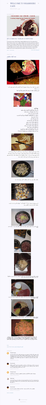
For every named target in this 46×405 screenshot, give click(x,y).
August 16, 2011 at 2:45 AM (14, 375)
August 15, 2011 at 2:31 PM (14, 368)
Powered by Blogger (24, 399)
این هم (37, 88)
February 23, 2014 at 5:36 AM (15, 383)
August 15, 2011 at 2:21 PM (14, 360)
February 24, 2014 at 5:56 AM (15, 390)
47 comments (12, 50)
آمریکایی (15, 346)
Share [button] (8, 50)
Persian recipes (11, 346)
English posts (13, 8)
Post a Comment (10, 392)
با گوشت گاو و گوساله (20, 346)
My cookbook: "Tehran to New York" (20, 39)
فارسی (19, 8)
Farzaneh (12, 352)
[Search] (38, 3)
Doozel (11, 363)
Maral (11, 378)
